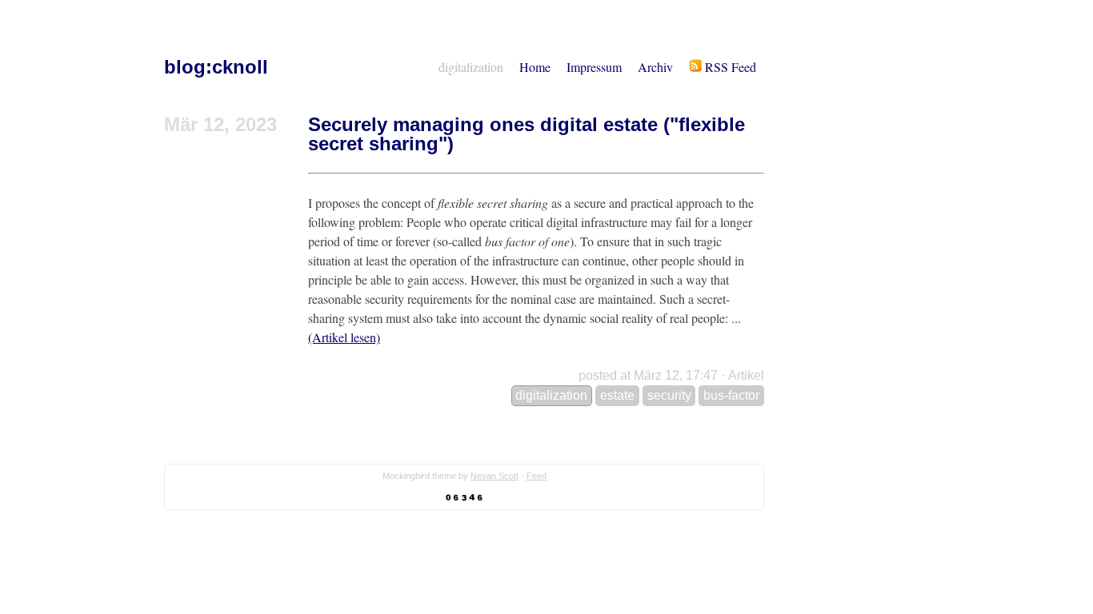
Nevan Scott (494, 475)
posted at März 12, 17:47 (648, 375)
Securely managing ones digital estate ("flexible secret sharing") (526, 134)
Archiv (655, 66)
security (669, 395)
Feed (536, 475)
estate (617, 395)
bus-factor (731, 395)
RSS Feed (729, 66)
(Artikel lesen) (344, 337)
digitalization (470, 66)
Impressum (594, 66)
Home (535, 66)
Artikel (746, 375)
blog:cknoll (216, 67)
